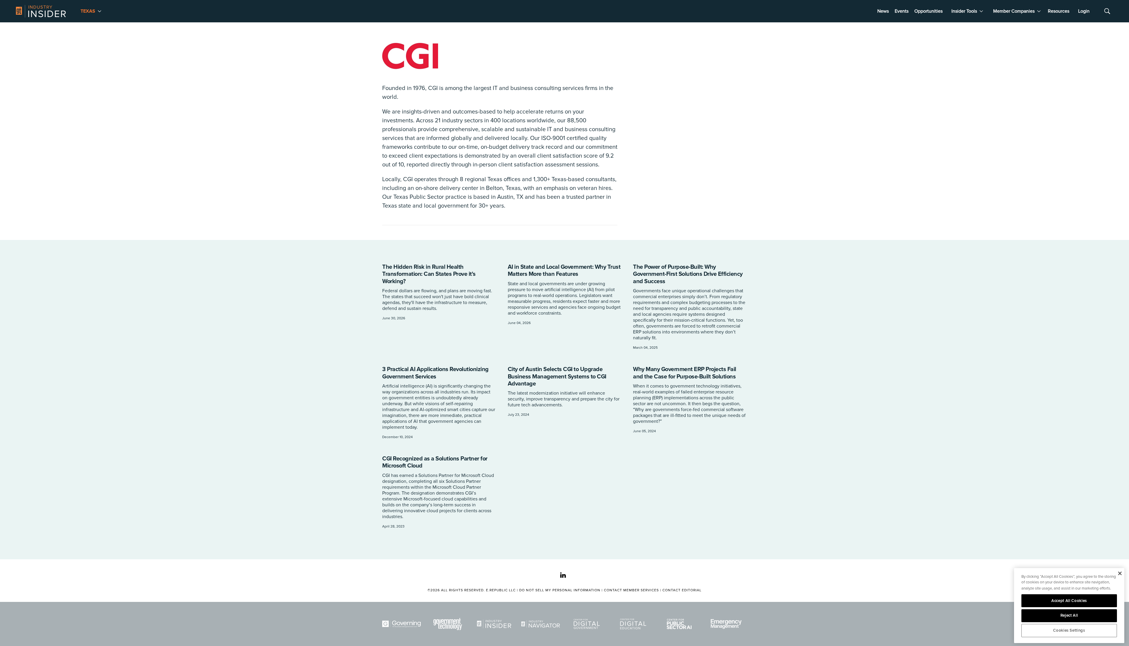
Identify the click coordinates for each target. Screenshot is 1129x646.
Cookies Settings (1069, 630)
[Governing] (402, 624)
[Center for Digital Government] (587, 624)
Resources (1058, 11)
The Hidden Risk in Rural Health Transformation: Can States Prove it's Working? (429, 274)
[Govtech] (449, 624)
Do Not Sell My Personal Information (559, 590)
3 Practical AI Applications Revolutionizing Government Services (435, 373)
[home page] (41, 11)
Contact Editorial (682, 590)
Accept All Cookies (1069, 600)
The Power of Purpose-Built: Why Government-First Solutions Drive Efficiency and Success (688, 274)
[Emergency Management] (727, 624)
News (883, 11)
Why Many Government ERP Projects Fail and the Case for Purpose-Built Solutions (684, 373)
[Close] (1119, 573)
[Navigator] (541, 624)
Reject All (1069, 615)
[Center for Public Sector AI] (680, 624)
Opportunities (928, 11)
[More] (99, 11)
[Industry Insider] (495, 624)
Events (901, 11)
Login (1084, 11)
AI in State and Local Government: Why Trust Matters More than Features (564, 270)
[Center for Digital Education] (634, 624)
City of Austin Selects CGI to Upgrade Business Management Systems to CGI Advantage (557, 376)
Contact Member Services (631, 590)
